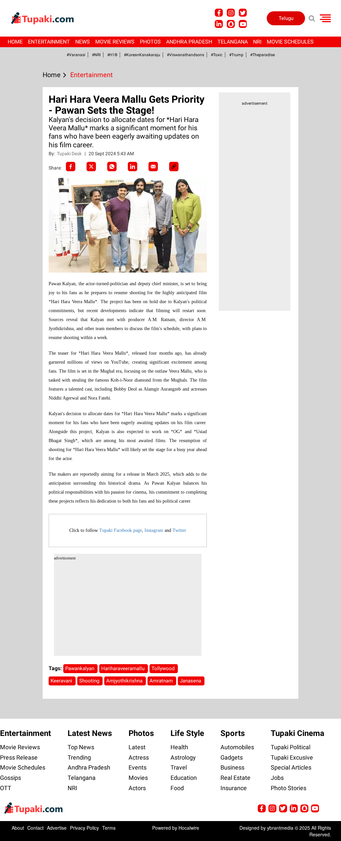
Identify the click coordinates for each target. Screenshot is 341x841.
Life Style (187, 733)
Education (183, 777)
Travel (178, 767)
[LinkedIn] (133, 167)
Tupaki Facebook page (120, 530)
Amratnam (162, 681)
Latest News (90, 733)
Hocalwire (188, 827)
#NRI (96, 55)
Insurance (233, 787)
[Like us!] (219, 13)
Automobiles (237, 747)
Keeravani (62, 681)
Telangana (232, 42)
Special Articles (291, 767)
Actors (137, 787)
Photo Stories (288, 787)
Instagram (154, 530)
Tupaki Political (290, 747)
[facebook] (71, 167)
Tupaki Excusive (292, 757)
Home (15, 42)
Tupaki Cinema (297, 733)
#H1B (112, 55)
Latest (137, 747)
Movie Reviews (115, 42)
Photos (150, 42)
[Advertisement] (30, 268)
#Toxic (216, 55)
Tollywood (164, 668)
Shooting (90, 681)
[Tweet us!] (231, 13)
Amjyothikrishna (125, 681)
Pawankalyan (80, 668)
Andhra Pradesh (189, 42)
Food (177, 787)
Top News (81, 747)
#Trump (236, 55)
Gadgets (231, 757)
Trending (79, 757)
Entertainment (49, 42)
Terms (109, 827)
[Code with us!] (231, 24)
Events (138, 767)
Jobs (277, 777)
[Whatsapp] (112, 167)
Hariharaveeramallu (123, 668)
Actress (139, 757)
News (82, 42)
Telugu (286, 18)
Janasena (191, 681)
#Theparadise (262, 55)
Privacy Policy (84, 827)
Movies (138, 777)
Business (232, 767)
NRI (257, 42)
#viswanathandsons (185, 55)
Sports (232, 733)
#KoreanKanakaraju (142, 55)
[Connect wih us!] (219, 24)
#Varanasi (76, 55)
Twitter (179, 530)
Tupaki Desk (70, 153)
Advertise (57, 827)
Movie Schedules (290, 42)
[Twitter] (91, 167)
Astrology (183, 757)
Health (179, 747)
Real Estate (235, 777)
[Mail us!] (243, 24)
